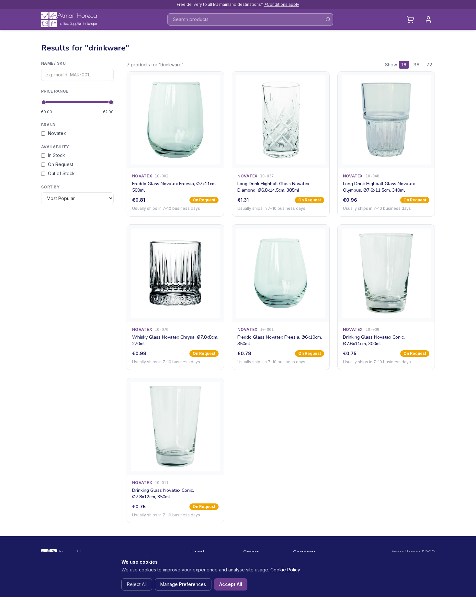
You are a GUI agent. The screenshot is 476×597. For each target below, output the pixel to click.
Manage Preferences (183, 584)
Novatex (57, 133)
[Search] (328, 19)
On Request (60, 164)
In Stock (56, 155)
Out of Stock (61, 173)
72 (429, 64)
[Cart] (410, 19)
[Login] (428, 19)
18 (404, 64)
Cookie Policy (285, 569)
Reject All (137, 584)
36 (416, 64)
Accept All (230, 584)
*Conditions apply (281, 4)
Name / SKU (53, 63)
